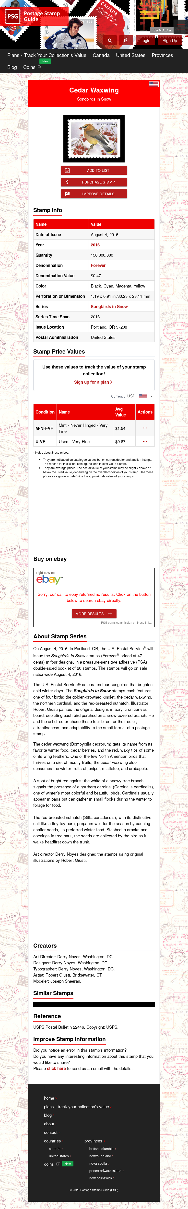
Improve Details (98, 193)
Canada (101, 54)
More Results (90, 613)
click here (56, 1068)
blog (48, 1115)
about (49, 1123)
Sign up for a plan (91, 382)
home (49, 1098)
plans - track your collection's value (76, 1106)
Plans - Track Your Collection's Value (46, 54)
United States (130, 54)
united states (59, 1155)
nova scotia (98, 1163)
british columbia (101, 1148)
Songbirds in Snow (109, 306)
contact (51, 1132)
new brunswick (100, 1177)
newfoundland (100, 1155)
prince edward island (105, 1170)
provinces (93, 1141)
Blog (12, 66)
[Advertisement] (94, 515)
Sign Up (170, 40)
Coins (33, 65)
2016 (95, 245)
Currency (118, 396)
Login (145, 40)
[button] (145, 428)
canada (54, 1148)
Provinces (162, 54)
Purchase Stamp (98, 182)
